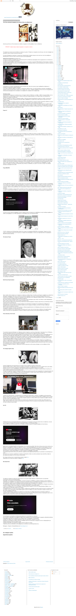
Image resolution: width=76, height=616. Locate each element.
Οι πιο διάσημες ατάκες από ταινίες (63, 160)
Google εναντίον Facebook (62, 200)
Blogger (41, 607)
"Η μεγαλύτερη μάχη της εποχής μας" (63, 146)
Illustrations (7, 599)
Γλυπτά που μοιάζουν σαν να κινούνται (64, 89)
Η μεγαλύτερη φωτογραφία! (62, 197)
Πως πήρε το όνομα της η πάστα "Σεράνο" (64, 248)
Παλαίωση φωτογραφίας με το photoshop (64, 151)
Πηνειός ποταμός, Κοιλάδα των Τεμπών (64, 150)
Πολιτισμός (7, 592)
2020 (58, 53)
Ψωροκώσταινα (60, 107)
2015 (58, 60)
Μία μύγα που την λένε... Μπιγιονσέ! (63, 232)
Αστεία (6, 571)
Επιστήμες (6, 582)
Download (6, 597)
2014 (58, 61)
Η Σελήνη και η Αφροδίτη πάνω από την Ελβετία (65, 166)
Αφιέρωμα (16, 528)
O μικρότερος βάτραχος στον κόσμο (63, 243)
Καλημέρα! (59, 143)
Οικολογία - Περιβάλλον (9, 586)
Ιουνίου (59, 72)
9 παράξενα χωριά (60, 278)
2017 (58, 57)
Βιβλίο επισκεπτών (31, 577)
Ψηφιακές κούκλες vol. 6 (61, 295)
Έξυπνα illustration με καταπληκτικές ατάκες (65, 251)
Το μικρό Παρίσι (60, 84)
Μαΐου (59, 73)
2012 (58, 64)
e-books (6, 598)
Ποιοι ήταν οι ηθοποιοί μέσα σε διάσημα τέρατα (65, 165)
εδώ (27, 457)
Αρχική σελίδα (27, 561)
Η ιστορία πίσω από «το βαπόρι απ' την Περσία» (65, 282)
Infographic (7, 600)
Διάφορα (6, 576)
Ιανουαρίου (60, 79)
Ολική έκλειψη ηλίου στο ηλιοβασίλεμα (64, 277)
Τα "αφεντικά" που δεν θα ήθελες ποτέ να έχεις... (65, 210)
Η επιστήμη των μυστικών (62, 206)
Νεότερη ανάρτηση (6, 561)
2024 (58, 47)
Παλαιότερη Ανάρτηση (49, 561)
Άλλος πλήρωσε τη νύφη (61, 271)
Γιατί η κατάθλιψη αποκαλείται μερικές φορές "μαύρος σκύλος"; (39, 575)
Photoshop (7, 603)
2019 (58, 54)
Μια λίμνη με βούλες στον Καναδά (63, 181)
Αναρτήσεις (54, 571)
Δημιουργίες (7, 574)
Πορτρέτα (6, 593)
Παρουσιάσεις (7, 588)
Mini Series (16, 17)
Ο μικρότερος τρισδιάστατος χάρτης (63, 173)
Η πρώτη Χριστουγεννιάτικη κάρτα (34, 586)
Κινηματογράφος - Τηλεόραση (10, 583)
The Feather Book (60, 198)
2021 (58, 51)
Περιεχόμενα (9, 17)
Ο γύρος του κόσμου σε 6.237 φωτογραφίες (64, 222)
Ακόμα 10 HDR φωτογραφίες (62, 269)
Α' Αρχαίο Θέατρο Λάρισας (62, 157)
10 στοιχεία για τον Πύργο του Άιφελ (34, 579)
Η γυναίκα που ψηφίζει (61, 193)
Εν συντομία (13, 17)
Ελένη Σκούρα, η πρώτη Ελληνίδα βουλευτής (65, 194)
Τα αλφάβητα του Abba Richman (63, 82)
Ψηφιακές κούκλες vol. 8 (61, 158)
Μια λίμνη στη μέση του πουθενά (63, 268)
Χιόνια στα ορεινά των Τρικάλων (63, 294)
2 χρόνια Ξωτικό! (31, 588)
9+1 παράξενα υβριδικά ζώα (62, 264)
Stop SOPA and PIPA (61, 163)
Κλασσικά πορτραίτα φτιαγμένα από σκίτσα (64, 176)
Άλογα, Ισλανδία (60, 175)
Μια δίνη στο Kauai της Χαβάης (63, 114)
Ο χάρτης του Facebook (61, 133)
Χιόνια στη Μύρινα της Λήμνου (62, 201)
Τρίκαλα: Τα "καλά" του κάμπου (62, 286)
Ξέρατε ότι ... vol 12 (61, 238)
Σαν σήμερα (7, 594)
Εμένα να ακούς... (8, 580)
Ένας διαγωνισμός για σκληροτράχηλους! (64, 85)
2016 (58, 58)
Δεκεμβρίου (60, 65)
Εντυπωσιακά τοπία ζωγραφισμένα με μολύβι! (65, 145)
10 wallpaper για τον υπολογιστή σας (63, 142)
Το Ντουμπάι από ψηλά (61, 262)
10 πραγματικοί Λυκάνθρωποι (62, 130)
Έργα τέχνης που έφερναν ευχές (63, 274)
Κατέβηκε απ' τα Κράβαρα (62, 139)
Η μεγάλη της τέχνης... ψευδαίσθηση (63, 226)
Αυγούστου (60, 69)
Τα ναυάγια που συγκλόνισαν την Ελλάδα (64, 96)
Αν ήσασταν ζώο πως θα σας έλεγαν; (63, 88)
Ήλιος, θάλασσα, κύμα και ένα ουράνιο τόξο (64, 187)
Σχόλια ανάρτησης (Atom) (11, 563)
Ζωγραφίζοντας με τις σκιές (62, 128)
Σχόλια (54, 573)
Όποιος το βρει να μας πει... (62, 261)
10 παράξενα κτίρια (61, 101)
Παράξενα (20, 528)
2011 (58, 297)
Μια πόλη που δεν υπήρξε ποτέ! (63, 257)
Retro (6, 604)
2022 (58, 50)
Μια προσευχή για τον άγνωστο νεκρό (64, 91)
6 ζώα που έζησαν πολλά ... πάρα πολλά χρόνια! (65, 95)
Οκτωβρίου (59, 68)
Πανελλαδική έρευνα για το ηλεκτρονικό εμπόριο (65, 172)
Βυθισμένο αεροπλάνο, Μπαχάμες (63, 233)
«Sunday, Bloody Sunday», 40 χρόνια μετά (64, 92)
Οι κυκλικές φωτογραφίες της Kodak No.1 (64, 113)
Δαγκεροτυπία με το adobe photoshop (64, 256)
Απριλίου (59, 75)
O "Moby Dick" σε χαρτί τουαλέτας (63, 118)
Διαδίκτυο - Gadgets (8, 575)
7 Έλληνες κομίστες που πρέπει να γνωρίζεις (65, 276)
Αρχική (5, 17)
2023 (58, 49)
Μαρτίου (59, 76)
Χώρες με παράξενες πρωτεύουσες (63, 247)
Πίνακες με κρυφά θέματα (33, 590)
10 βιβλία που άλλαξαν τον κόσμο (63, 265)
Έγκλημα (6, 577)
